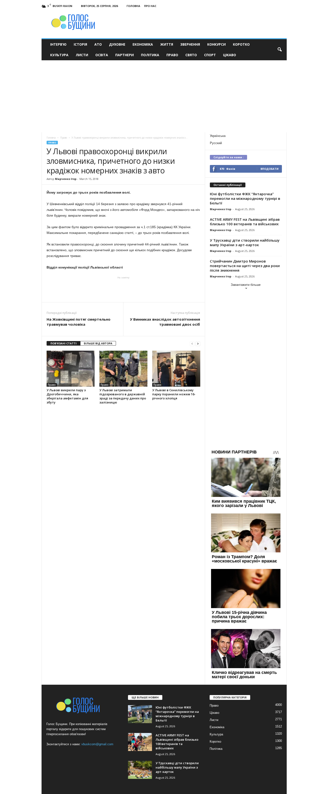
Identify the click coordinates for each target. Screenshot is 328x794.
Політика (150, 55)
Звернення (190, 44)
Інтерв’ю (58, 44)
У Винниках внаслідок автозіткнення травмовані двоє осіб (165, 322)
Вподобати (270, 169)
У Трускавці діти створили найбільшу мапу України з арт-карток (244, 242)
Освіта (101, 55)
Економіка (143, 44)
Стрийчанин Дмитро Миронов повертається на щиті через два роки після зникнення (245, 266)
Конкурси (216, 44)
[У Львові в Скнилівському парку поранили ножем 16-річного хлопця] (176, 369)
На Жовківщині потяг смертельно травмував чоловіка (78, 322)
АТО (98, 44)
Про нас (150, 6)
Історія (80, 44)
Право (172, 55)
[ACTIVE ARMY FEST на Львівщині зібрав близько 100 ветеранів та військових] (140, 742)
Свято (191, 55)
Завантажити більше (246, 285)
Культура (59, 55)
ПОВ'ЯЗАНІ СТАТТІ (63, 343)
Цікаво (229, 55)
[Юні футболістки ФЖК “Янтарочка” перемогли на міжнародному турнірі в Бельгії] (140, 714)
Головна (133, 6)
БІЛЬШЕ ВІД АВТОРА (98, 343)
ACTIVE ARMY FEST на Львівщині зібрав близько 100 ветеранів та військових (245, 221)
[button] (279, 49)
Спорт (210, 55)
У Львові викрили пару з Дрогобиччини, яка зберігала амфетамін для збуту (67, 396)
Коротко (241, 44)
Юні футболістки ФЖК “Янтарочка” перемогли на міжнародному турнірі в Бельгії (245, 198)
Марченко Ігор (65, 179)
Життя (166, 44)
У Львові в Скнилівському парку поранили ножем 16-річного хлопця (173, 394)
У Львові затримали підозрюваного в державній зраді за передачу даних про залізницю (122, 396)
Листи (82, 55)
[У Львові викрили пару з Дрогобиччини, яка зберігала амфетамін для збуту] (71, 369)
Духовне (117, 44)
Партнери (124, 55)
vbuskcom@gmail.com (97, 744)
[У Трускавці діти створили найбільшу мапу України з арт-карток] (140, 770)
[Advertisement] (164, 96)
